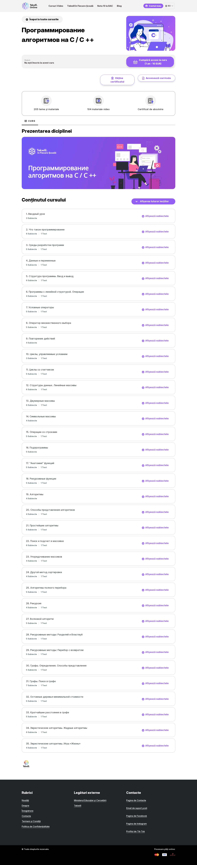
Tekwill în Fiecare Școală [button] (80, 6)
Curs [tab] (31, 121)
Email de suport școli (136, 808)
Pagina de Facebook (136, 816)
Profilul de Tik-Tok (135, 831)
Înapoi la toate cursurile (44, 19)
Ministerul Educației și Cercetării (90, 800)
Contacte (26, 816)
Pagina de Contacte (136, 800)
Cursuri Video (56, 6)
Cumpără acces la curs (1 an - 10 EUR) (153, 62)
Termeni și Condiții (31, 821)
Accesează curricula (158, 78)
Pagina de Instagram (136, 823)
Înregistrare (27, 810)
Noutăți (25, 800)
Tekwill (77, 805)
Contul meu (155, 6)
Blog (119, 6)
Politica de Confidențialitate (36, 826)
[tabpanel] (98, 158)
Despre (25, 805)
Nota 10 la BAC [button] (105, 6)
